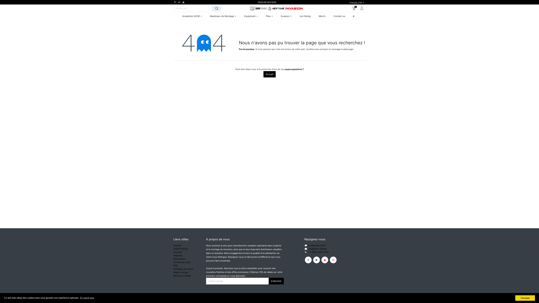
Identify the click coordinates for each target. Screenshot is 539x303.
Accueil (269, 74)
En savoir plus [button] (87, 298)
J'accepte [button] (525, 298)
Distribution (179, 258)
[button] (353, 16)
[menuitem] (305, 16)
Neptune (177, 255)
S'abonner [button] (276, 281)
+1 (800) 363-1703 (318, 252)
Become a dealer (182, 275)
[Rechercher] (216, 8)
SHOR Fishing (180, 248)
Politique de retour (183, 269)
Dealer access (180, 272)
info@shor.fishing (317, 248)
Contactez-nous (181, 262)
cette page (348, 49)
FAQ (175, 265)
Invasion (177, 252)
